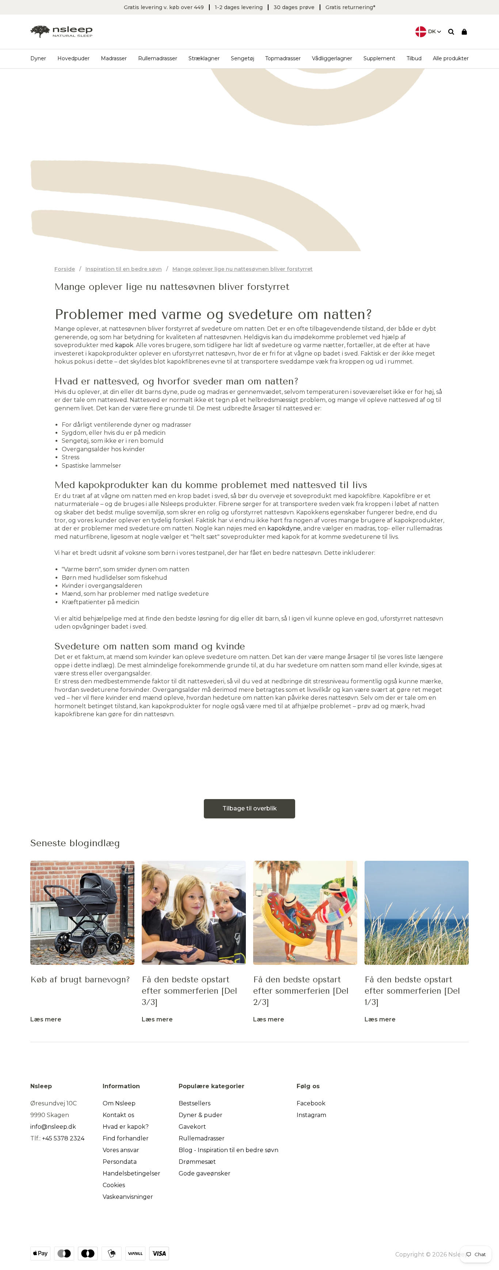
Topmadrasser (283, 58)
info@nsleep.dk (53, 1126)
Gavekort (192, 1126)
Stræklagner (204, 58)
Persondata (120, 1161)
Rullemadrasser (157, 58)
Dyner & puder (200, 1115)
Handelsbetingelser (131, 1173)
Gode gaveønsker (205, 1173)
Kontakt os (118, 1115)
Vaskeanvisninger (128, 1196)
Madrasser (114, 58)
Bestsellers (194, 1103)
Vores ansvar (121, 1150)
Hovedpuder (73, 58)
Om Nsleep (119, 1103)
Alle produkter (451, 58)
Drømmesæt (197, 1161)
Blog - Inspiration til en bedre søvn (228, 1150)
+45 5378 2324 (63, 1138)
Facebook (311, 1103)
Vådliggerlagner (332, 58)
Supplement (379, 58)
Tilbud (414, 58)
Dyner (38, 58)
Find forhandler (126, 1138)
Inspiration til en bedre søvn (123, 269)
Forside (64, 269)
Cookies (114, 1185)
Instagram (311, 1115)
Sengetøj (242, 58)
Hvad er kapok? (126, 1126)
